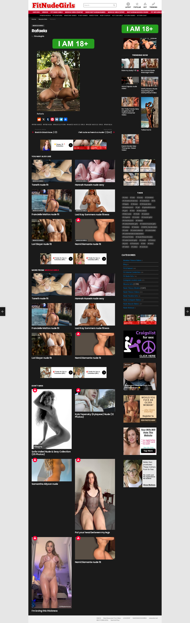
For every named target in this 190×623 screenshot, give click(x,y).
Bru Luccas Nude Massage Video (148, 71)
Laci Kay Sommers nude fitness (92, 214)
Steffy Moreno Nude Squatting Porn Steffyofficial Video (149, 91)
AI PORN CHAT (142, 15)
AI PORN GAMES (129, 15)
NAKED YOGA (93, 15)
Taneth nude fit (40, 184)
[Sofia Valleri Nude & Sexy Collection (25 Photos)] (52, 419)
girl (138, 207)
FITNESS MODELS (45, 15)
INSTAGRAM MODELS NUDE (137, 12)
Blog (126, 264)
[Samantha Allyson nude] (52, 470)
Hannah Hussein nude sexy (89, 184)
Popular (137, 7)
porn (126, 243)
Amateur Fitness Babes (133, 260)
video (135, 247)
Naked (140, 220)
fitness (135, 204)
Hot (145, 7)
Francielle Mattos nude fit (45, 214)
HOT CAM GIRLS (117, 15)
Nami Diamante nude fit (88, 244)
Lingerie (127, 217)
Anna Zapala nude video (129, 87)
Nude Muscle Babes (132, 304)
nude (126, 230)
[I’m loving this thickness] (52, 572)
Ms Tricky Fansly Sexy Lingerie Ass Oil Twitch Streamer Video (130, 112)
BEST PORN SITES (102, 620)
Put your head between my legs (92, 532)
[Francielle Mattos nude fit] (52, 200)
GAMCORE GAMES (70, 15)
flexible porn (128, 207)
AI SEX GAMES (83, 15)
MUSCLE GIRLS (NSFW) (74, 12)
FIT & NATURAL (57, 15)
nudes (143, 240)
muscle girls (147, 217)
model (136, 217)
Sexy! (151, 243)
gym (125, 211)
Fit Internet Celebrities (133, 272)
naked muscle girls (76, 124)
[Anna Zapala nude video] (130, 80)
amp (126, 197)
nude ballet (151, 230)
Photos (152, 240)
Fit (154, 201)
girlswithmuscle (149, 207)
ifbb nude (48, 124)
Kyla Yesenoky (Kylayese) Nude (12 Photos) (94, 415)
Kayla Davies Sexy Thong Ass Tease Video (129, 148)
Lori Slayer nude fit (42, 244)
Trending (153, 7)
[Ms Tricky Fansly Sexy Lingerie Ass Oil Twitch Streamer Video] (130, 102)
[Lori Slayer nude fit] (52, 230)
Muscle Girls (38, 181)
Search (114, 5)
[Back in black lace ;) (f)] (2, 311)
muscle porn (60, 124)
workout (144, 247)
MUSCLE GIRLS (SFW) (116, 12)
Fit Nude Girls (146, 204)
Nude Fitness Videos (133, 292)
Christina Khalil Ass (130, 201)
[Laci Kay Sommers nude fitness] (95, 200)
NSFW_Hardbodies (150, 227)
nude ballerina (137, 230)
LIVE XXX (36, 12)
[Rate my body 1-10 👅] (130, 63)
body (141, 197)
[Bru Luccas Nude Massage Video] (149, 63)
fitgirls (126, 204)
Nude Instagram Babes (133, 300)
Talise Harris (146, 130)
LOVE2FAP (126, 618)
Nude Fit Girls (128, 237)
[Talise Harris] (149, 112)
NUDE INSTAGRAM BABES (95, 12)
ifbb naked (37, 124)
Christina (150, 197)
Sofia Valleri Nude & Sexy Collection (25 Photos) (51, 453)
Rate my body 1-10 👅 (130, 70)
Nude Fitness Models (145, 237)
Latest (128, 7)
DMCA (99, 618)
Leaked (146, 214)
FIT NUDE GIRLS (57, 12)
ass (133, 197)
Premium (135, 243)
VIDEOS (45, 12)
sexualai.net (153, 618)
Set (144, 243)
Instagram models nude (133, 280)
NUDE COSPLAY (105, 15)
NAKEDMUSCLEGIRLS (140, 618)
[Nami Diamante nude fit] (95, 230)
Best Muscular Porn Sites (112, 618)
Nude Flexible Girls (131, 296)
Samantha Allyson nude (45, 484)
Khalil (137, 214)
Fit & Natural (129, 268)
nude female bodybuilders (133, 234)
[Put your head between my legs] (95, 494)
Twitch (126, 247)
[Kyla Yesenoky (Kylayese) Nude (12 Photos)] (95, 400)
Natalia (126, 227)
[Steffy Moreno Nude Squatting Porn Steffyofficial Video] (149, 81)
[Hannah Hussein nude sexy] (95, 171)
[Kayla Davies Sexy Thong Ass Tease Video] (130, 139)
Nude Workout (129, 308)
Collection (145, 201)
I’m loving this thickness (45, 610)
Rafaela (109, 124)
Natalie (136, 227)
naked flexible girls (131, 224)
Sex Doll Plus (115, 620)
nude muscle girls (95, 124)
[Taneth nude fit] (52, 171)
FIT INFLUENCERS (157, 12)
